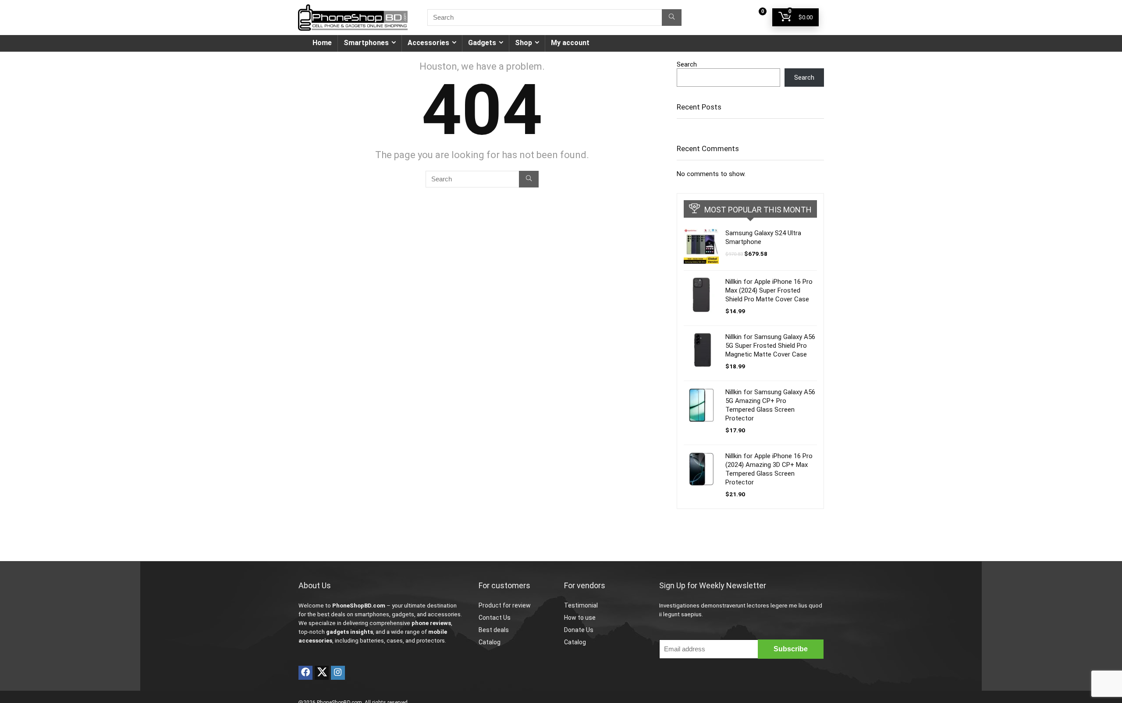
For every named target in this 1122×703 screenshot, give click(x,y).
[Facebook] (305, 673)
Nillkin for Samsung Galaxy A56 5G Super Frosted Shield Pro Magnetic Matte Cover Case (770, 345)
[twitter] (322, 673)
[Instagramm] (338, 673)
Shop (523, 43)
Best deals (494, 629)
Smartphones (366, 43)
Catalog (490, 642)
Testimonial (581, 605)
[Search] (672, 17)
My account (570, 43)
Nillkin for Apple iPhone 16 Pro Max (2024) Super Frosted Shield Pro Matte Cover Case (769, 290)
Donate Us (578, 629)
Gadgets (482, 43)
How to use (580, 617)
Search (687, 64)
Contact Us (495, 617)
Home (322, 43)
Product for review (505, 605)
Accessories (428, 43)
